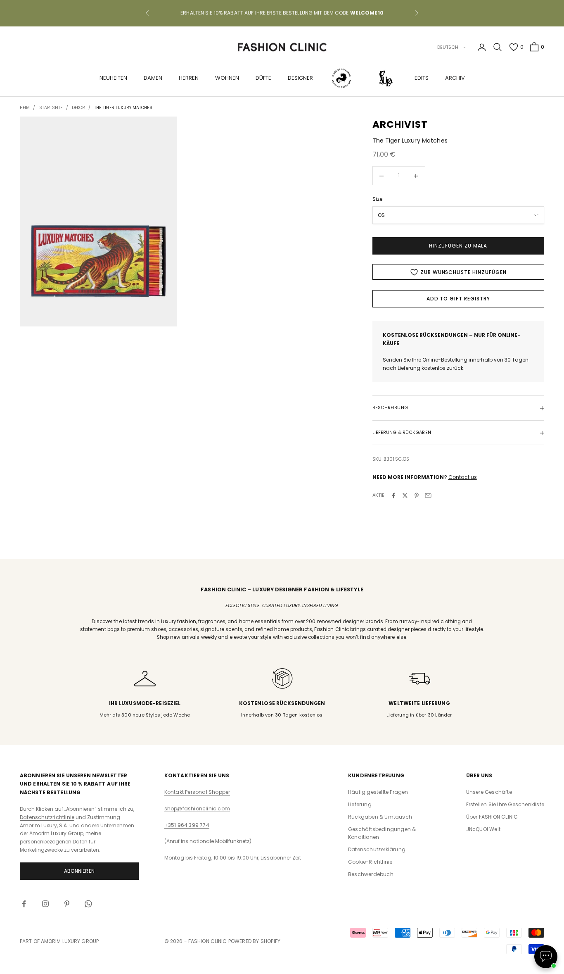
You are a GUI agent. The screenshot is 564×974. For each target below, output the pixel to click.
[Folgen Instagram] (45, 904)
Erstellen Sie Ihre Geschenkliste (505, 804)
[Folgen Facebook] (24, 904)
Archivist (400, 124)
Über (492, 816)
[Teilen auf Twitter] (405, 495)
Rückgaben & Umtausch (380, 816)
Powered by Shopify (254, 941)
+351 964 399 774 (186, 825)
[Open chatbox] (545, 956)
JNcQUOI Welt (483, 829)
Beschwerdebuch (370, 874)
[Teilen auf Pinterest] (416, 495)
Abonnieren (79, 870)
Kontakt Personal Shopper (197, 791)
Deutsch (448, 47)
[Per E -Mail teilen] (428, 495)
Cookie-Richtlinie (370, 861)
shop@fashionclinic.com (197, 808)
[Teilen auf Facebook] (393, 495)
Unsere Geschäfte (489, 791)
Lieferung (360, 804)
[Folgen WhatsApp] (88, 904)
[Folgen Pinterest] (67, 904)
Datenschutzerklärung (376, 849)
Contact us (462, 477)
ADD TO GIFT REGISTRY (458, 298)
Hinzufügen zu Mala (458, 246)
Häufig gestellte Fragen (378, 791)
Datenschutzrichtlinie (47, 817)
